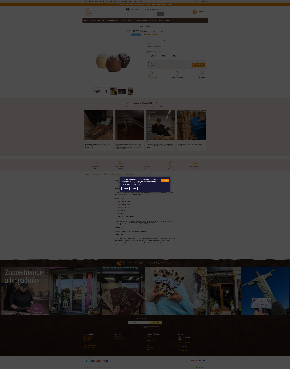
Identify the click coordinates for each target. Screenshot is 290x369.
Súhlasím (164, 180)
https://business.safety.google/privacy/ (132, 184)
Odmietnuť (133, 188)
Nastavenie (125, 188)
